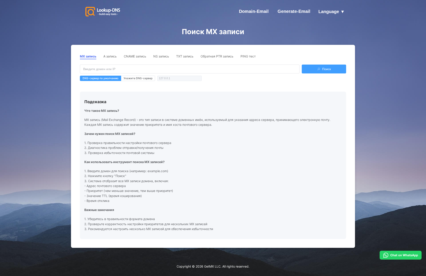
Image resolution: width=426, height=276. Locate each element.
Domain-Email (254, 11)
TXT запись (184, 56)
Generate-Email (294, 11)
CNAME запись (135, 56)
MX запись (88, 56)
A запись (110, 56)
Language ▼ (331, 11)
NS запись (161, 56)
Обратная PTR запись (217, 56)
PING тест (248, 56)
